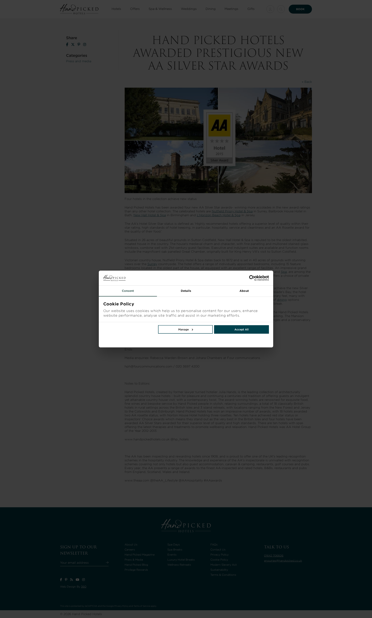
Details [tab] (186, 291)
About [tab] (244, 291)
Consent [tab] (128, 291)
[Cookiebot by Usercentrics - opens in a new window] (227, 278)
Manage (183, 329)
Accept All (241, 329)
